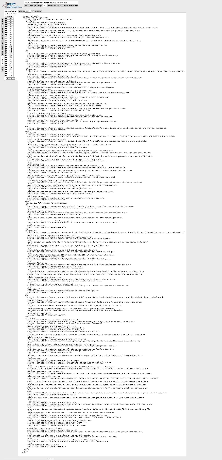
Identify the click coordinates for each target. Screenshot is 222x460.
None (2, 69)
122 (6, 60)
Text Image (32, 6)
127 (6, 70)
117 (6, 50)
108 (6, 32)
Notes (2, 53)
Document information (70, 6)
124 (6, 64)
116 (6, 48)
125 (6, 66)
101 (6, 18)
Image (40, 6)
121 (6, 58)
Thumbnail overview (54, 6)
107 (6, 30)
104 (6, 24)
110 (6, 36)
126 (6, 68)
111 (6, 38)
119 (6, 54)
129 (6, 74)
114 (6, 44)
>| (40, 11)
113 (6, 42)
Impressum (51, 458)
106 (6, 28)
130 (6, 75)
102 (6, 20)
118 (6, 52)
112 (6, 40)
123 (6, 62)
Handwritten (2, 46)
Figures (2, 37)
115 (6, 46)
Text (25, 6)
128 (6, 72)
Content (2, 30)
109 (6, 34)
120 (6, 56)
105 (6, 26)
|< (23, 11)
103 (6, 22)
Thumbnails (2, 22)
